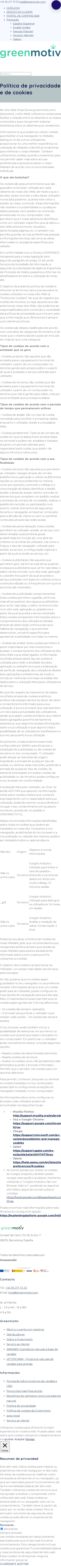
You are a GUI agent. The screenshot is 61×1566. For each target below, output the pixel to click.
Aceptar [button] (19, 1439)
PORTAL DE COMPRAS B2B (23, 15)
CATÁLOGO (13, 8)
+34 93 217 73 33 (16, 1287)
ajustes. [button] (9, 1439)
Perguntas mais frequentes (24, 1391)
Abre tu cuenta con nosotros (25, 1329)
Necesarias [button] (7, 1525)
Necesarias (11, 1528)
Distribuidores (16, 1334)
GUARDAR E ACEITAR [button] (14, 1564)
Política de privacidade (21, 1405)
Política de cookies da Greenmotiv (29, 1410)
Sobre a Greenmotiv (20, 1339)
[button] (56, 5)
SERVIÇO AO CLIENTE (20, 12)
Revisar (30, 1439)
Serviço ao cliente (18, 1344)
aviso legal (13, 1415)
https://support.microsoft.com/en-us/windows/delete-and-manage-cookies (36, 1139)
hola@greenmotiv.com (23, 1292)
